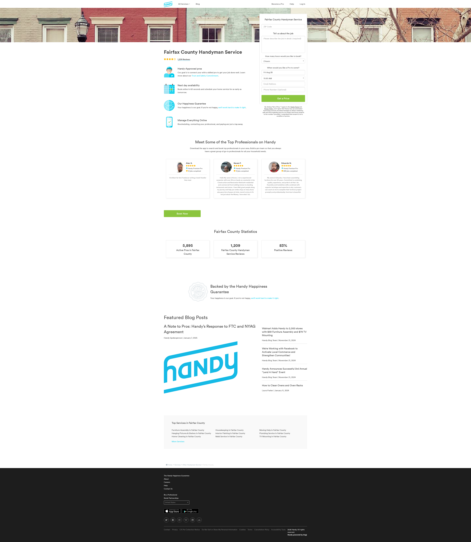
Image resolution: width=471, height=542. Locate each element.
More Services (178, 441)
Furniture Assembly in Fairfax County (188, 430)
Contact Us (168, 489)
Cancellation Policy (261, 529)
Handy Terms (294, 107)
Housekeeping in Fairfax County (229, 430)
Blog (198, 4)
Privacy (175, 529)
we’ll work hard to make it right (232, 107)
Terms (250, 529)
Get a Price (283, 98)
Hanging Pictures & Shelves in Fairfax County (191, 433)
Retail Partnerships (171, 498)
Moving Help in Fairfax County (272, 430)
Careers (167, 482)
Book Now (182, 213)
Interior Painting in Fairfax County (230, 433)
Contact (167, 529)
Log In (302, 4)
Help (292, 4)
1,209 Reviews (184, 59)
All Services (183, 4)
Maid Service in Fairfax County (229, 436)
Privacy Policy (268, 109)
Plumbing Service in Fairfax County (274, 433)
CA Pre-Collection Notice (190, 529)
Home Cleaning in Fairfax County (186, 436)
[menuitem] (184, 4)
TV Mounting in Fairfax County (272, 436)
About (166, 479)
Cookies (242, 529)
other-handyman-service (192, 465)
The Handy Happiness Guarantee (176, 476)
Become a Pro (278, 4)
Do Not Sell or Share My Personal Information (219, 529)
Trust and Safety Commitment (205, 75)
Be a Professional (170, 495)
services (178, 465)
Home (170, 465)
